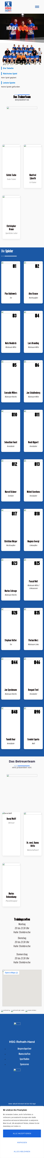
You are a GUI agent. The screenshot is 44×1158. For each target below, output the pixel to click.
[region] (22, 1132)
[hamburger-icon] (37, 7)
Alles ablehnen (22, 1152)
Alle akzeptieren (22, 1133)
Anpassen (22, 1142)
